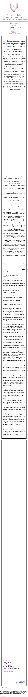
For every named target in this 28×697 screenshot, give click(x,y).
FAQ (14, 29)
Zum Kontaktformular (8, 671)
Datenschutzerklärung (20, 682)
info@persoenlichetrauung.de (13, 668)
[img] (14, 8)
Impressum (22, 681)
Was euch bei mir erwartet (14, 27)
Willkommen (14, 23)
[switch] (0, 694)
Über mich (14, 25)
